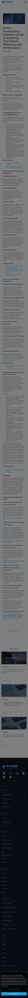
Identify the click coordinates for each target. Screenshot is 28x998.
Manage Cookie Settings (14, 989)
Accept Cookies (14, 993)
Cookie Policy (5, 986)
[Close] (26, 973)
